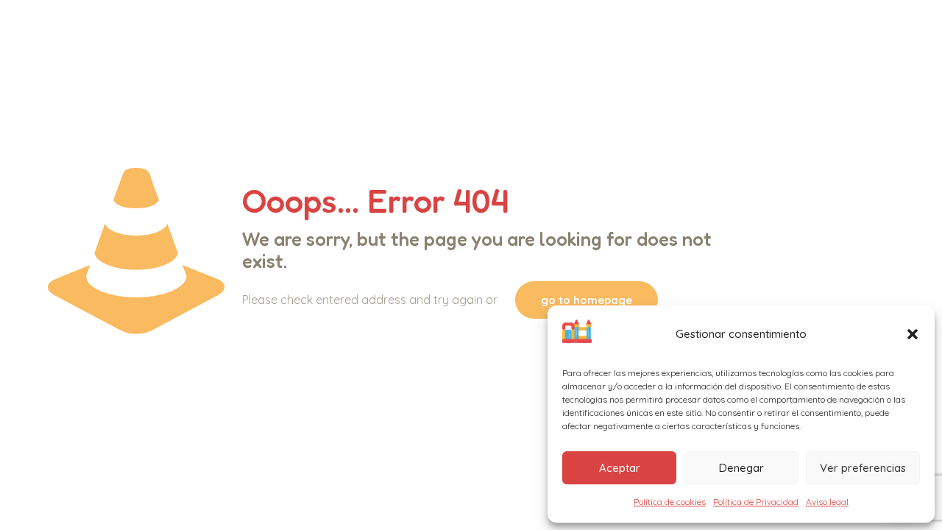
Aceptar (619, 468)
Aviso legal (827, 501)
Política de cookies (670, 501)
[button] (912, 334)
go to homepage (586, 300)
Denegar (741, 468)
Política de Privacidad (755, 501)
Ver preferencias (863, 468)
